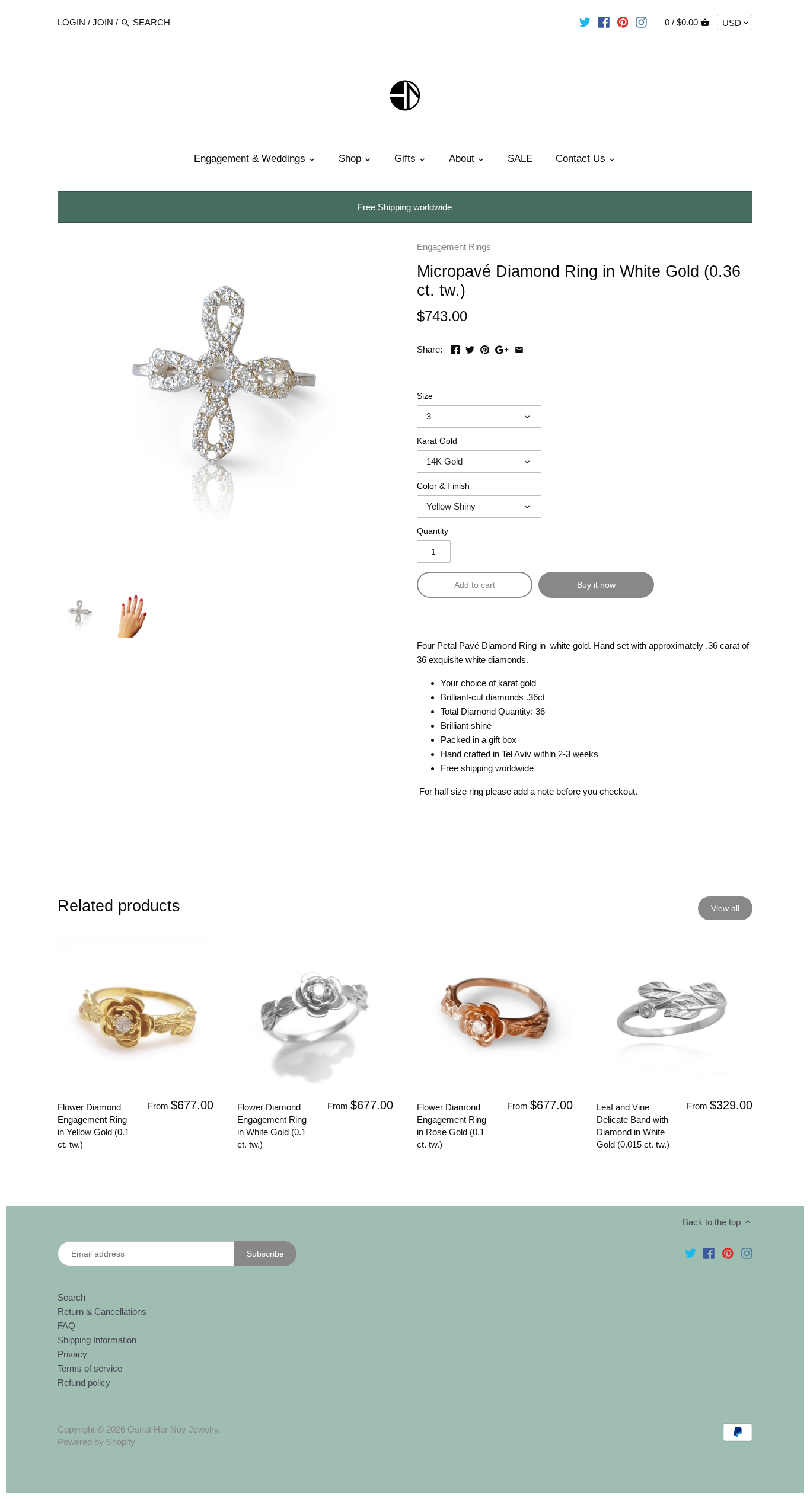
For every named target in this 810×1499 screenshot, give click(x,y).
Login (71, 22)
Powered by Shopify (96, 1442)
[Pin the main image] (484, 348)
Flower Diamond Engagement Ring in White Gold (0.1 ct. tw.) (272, 1125)
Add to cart (474, 585)
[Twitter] (585, 22)
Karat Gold (437, 441)
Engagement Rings (454, 247)
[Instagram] (641, 22)
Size (425, 396)
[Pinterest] (623, 22)
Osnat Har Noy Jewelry (172, 1429)
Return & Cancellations (102, 1311)
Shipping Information (97, 1340)
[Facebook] (604, 22)
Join (103, 22)
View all (725, 908)
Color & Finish (443, 486)
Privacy (72, 1354)
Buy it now (596, 585)
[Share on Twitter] (469, 348)
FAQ (66, 1326)
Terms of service (90, 1368)
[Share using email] (519, 348)
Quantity (432, 531)
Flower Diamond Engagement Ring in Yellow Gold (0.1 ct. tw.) (93, 1125)
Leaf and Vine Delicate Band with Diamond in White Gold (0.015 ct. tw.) (633, 1125)
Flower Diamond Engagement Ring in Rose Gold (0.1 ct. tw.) (451, 1125)
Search (71, 1297)
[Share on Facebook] (455, 348)
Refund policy (84, 1383)
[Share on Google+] (502, 348)
